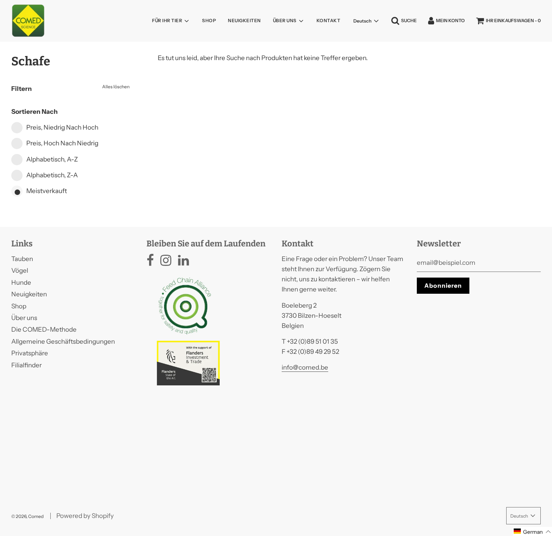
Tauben (22, 259)
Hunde (21, 282)
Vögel (19, 270)
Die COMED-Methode (44, 329)
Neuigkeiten (244, 20)
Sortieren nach (34, 111)
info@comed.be (305, 367)
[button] (532, 531)
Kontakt (329, 20)
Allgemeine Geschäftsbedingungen (63, 341)
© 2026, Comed (27, 516)
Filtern (21, 88)
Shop (209, 20)
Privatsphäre (29, 353)
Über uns (24, 318)
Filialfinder (26, 365)
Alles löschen (116, 86)
